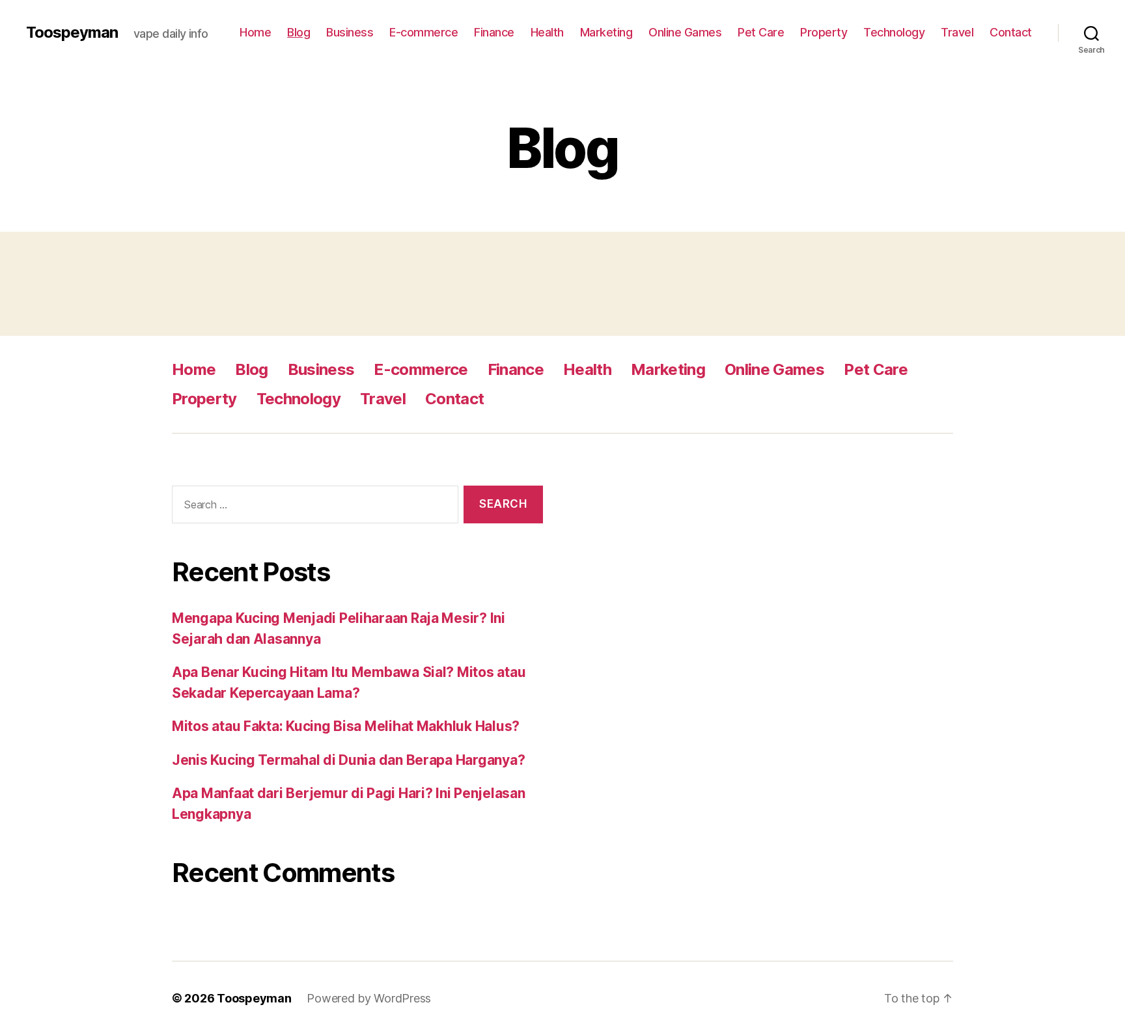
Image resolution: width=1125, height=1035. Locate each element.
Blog (298, 32)
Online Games (684, 32)
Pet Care (761, 32)
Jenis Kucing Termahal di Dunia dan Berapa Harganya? (348, 760)
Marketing (606, 32)
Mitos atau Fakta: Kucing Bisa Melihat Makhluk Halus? (346, 726)
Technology (893, 32)
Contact (1011, 32)
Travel (957, 32)
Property (823, 32)
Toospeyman (72, 32)
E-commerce (423, 32)
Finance (494, 32)
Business (349, 32)
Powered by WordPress (369, 998)
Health (547, 32)
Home (255, 32)
